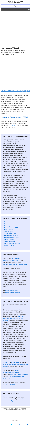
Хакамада (7, 226)
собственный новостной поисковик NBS (15, 264)
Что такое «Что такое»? (14, 408)
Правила (5, 408)
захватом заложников (9, 364)
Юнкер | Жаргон (9, 245)
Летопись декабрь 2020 (11, 237)
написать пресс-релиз (11, 290)
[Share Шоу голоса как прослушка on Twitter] (12, 424)
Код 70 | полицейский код (12, 243)
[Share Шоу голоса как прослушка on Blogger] (19, 424)
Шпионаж (5, 362)
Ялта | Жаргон (8, 231)
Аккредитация (10, 384)
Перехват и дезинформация (19, 374)
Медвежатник (8, 230)
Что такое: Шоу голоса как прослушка (15, 91)
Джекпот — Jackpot (10, 222)
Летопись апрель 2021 (11, 228)
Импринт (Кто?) (20, 410)
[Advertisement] (15, 26)
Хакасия (6, 224)
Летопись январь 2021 (11, 235)
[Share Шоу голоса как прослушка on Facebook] (4, 424)
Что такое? (15, 2)
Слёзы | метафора (9, 241)
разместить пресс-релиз (12, 292)
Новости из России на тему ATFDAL (14, 117)
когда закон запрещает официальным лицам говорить (14, 318)
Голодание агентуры (10, 233)
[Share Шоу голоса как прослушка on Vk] (27, 424)
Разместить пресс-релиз (14, 409)
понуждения (15, 362)
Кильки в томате (9, 239)
